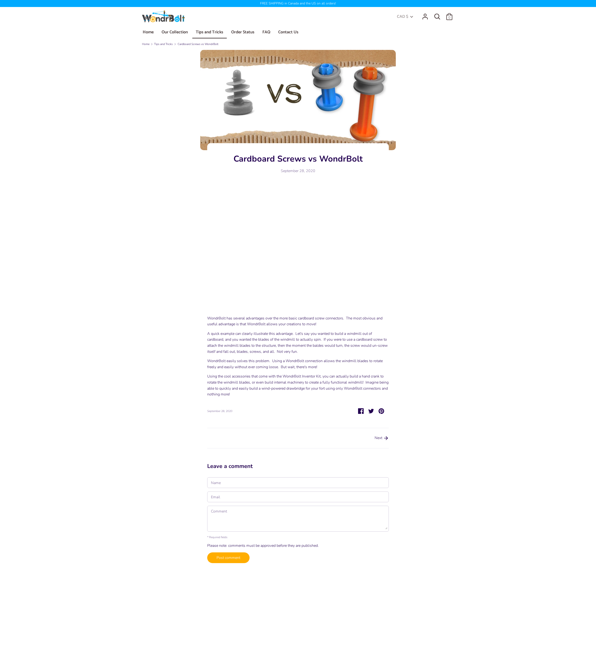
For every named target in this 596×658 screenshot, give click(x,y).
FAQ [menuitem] (266, 32)
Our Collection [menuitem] (175, 32)
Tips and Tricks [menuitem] (209, 32)
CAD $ (402, 16)
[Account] (425, 14)
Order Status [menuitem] (242, 32)
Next (379, 437)
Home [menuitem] (148, 32)
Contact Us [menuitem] (288, 32)
